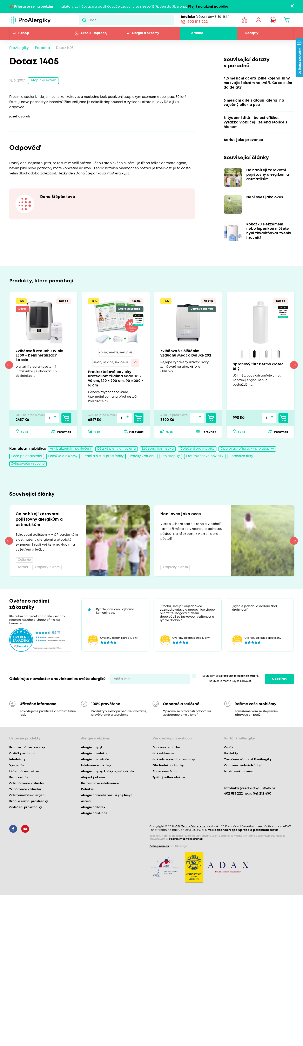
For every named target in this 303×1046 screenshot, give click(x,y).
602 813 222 (197, 22)
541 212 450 (262, 807)
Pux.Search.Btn (84, 20)
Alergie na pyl (91, 761)
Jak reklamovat (165, 767)
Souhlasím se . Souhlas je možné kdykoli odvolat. (230, 692)
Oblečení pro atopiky (199, 453)
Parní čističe (18, 791)
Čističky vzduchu (22, 767)
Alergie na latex (93, 821)
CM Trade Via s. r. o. (190, 840)
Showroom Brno (164, 785)
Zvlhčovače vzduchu (28, 468)
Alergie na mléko (94, 767)
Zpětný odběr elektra (169, 791)
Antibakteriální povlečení (71, 453)
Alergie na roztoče (95, 773)
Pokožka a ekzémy (64, 461)
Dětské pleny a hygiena (117, 453)
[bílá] (242, 356)
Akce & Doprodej (93, 33)
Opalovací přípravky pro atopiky (251, 453)
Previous (9, 368)
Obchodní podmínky (168, 779)
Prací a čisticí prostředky (107, 461)
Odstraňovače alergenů (27, 809)
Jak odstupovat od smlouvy (174, 773)
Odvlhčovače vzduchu (26, 797)
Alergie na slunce (94, 827)
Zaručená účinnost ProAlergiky (248, 773)
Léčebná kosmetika (159, 453)
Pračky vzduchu (147, 461)
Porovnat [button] (64, 436)
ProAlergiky (19, 48)
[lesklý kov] (279, 356)
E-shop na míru (159, 860)
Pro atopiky (176, 461)
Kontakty (231, 767)
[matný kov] (267, 356)
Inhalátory (17, 773)
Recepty (251, 33)
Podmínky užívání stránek (186, 853)
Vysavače (17, 779)
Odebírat (279, 693)
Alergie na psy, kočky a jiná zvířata (107, 785)
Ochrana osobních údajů (243, 779)
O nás (228, 761)
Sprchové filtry (249, 461)
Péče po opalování (27, 461)
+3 (135, 366)
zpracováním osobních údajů (238, 690)
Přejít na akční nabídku (208, 6)
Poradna (196, 33)
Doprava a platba (166, 761)
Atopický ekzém (44, 80)
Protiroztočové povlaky (211, 461)
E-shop (23, 33)
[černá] (254, 356)
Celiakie (87, 803)
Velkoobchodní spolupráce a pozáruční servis (243, 844)
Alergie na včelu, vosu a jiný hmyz (106, 809)
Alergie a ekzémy (145, 33)
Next (294, 368)
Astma (86, 815)
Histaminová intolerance (100, 797)
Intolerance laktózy (96, 779)
